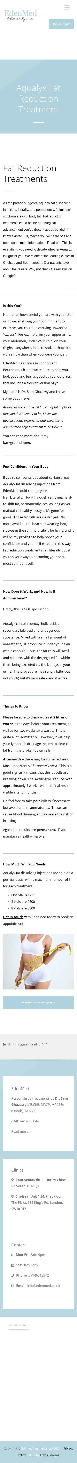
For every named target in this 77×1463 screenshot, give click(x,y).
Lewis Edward (49, 1455)
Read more (19, 1131)
